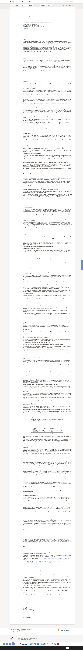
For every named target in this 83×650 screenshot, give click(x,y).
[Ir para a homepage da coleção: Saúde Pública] (13, 1)
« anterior (30, 5)
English (72, 1)
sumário (23, 5)
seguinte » (43, 5)
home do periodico (15, 5)
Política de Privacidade (60, 647)
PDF (50, 5)
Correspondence (25, 28)
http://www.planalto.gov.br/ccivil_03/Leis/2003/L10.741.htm (32, 562)
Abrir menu (11, 1)
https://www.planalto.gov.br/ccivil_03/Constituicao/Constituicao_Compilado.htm (55, 558)
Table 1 (34, 412)
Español (68, 1)
